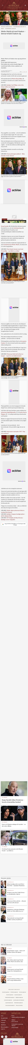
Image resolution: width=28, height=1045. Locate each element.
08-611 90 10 (14, 1021)
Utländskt (4, 797)
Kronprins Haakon (10, 28)
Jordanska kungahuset (8, 1000)
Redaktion (3, 1024)
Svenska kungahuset (5, 992)
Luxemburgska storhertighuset (18, 1000)
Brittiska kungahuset (14, 992)
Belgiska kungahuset (19, 997)
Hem (2, 1015)
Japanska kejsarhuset (9, 1002)
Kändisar (3, 1022)
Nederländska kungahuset (9, 997)
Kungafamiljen (10, 882)
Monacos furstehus (19, 1005)
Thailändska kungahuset (18, 1002)
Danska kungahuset (9, 994)
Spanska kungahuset (18, 994)
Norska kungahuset (6, 26)
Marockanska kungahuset (10, 1005)
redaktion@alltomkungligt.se (18, 1017)
